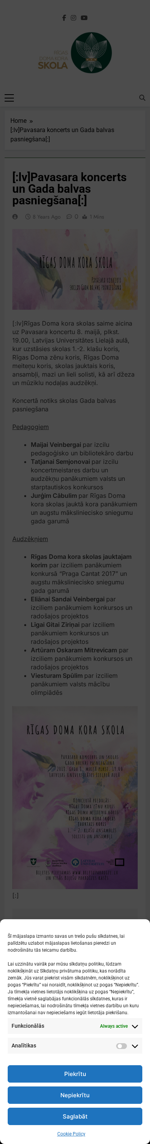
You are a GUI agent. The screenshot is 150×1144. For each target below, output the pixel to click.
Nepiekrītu (75, 1095)
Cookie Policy (71, 1134)
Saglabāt (75, 1116)
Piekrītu (75, 1074)
